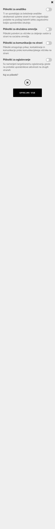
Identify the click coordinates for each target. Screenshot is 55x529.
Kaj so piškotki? (10, 75)
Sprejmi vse (27, 93)
